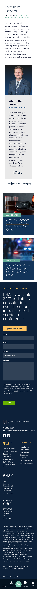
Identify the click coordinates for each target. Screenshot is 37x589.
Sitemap (6, 577)
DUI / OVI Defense (10, 451)
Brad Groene (24, 449)
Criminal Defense (9, 448)
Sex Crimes (7, 456)
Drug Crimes (7, 454)
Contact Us (24, 455)
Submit (9, 403)
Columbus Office (26, 460)
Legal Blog (24, 458)
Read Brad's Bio (17, 172)
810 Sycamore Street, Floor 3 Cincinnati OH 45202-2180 (8, 486)
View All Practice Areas (9, 465)
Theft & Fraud (8, 459)
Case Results (24, 452)
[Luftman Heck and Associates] (16, 423)
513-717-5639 (7, 519)
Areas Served (24, 447)
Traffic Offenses (8, 462)
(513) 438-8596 (14, 328)
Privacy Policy (8, 393)
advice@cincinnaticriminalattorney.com (19, 431)
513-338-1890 (8, 428)
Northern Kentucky (27, 463)
